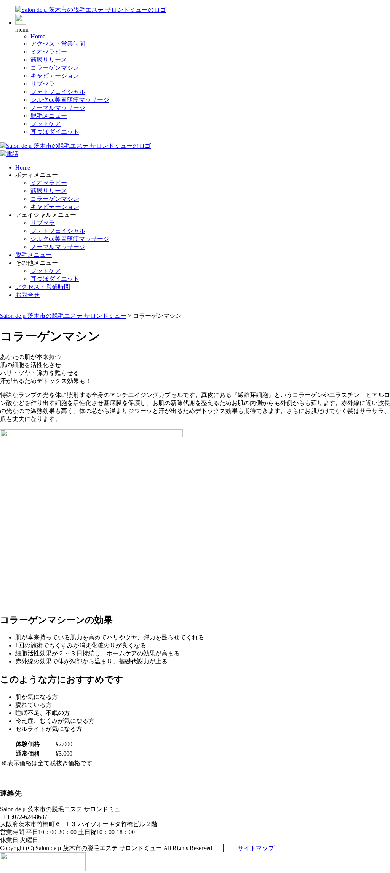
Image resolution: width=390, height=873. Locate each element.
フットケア (45, 123)
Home (37, 36)
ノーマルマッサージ (57, 107)
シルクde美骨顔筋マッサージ (69, 99)
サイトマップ (256, 848)
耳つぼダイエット (54, 131)
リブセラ (42, 83)
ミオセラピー (48, 51)
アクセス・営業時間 (57, 43)
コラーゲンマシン (54, 67)
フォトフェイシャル (57, 91)
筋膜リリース (48, 59)
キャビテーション (54, 75)
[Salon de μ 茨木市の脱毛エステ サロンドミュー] (90, 9)
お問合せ (27, 295)
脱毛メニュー (48, 115)
